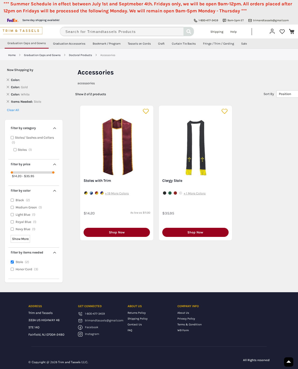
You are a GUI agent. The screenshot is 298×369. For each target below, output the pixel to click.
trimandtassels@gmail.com (271, 20)
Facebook (91, 327)
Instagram (92, 334)
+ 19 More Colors (117, 193)
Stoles (26, 150)
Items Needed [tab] (27, 252)
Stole (23, 262)
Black (24, 200)
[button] (146, 111)
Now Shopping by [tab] (20, 70)
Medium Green (30, 207)
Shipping (216, 31)
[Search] (188, 31)
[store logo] (27, 31)
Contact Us (135, 324)
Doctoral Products (81, 55)
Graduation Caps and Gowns (42, 55)
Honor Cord (28, 269)
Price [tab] (20, 164)
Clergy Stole (172, 180)
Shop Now (117, 232)
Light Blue (26, 215)
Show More (20, 239)
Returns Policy (137, 312)
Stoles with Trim (97, 180)
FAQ (130, 330)
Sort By (269, 94)
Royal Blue (27, 222)
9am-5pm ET (235, 20)
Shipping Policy (138, 318)
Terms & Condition (189, 324)
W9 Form (183, 330)
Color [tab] (20, 191)
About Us (183, 312)
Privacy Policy (186, 318)
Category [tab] (23, 128)
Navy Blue (26, 229)
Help (233, 31)
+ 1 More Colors (195, 193)
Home (12, 55)
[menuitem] (27, 44)
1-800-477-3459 (208, 20)
